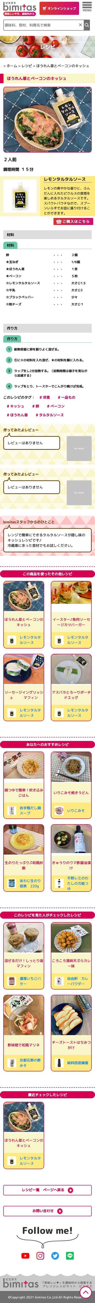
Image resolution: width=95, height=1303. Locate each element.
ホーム (12, 65)
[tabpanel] (47, 200)
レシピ (26, 65)
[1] (87, 25)
